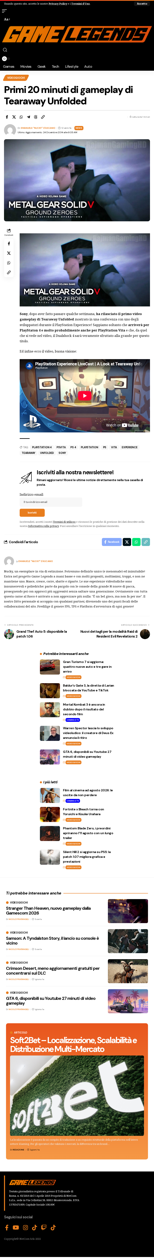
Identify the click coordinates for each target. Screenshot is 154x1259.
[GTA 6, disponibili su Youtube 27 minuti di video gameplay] (50, 756)
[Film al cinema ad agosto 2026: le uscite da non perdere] (50, 795)
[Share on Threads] (35, 117)
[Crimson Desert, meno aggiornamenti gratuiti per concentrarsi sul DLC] (128, 971)
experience (130, 447)
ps (104, 447)
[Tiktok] (53, 1228)
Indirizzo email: (32, 494)
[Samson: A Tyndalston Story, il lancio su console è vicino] (128, 941)
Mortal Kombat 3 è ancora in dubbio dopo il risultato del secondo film (84, 709)
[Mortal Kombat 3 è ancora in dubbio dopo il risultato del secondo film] (50, 709)
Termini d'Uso (80, 3)
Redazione (18, 1149)
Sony (62, 453)
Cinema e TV (73, 720)
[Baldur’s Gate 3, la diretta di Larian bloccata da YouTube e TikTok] (50, 690)
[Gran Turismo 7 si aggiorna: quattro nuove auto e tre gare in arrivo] (50, 667)
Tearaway (28, 453)
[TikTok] (34, 1228)
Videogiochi (16, 78)
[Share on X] (14, 117)
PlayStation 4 (42, 447)
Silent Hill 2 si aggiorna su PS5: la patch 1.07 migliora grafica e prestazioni (86, 857)
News (79, 128)
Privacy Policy (58, 3)
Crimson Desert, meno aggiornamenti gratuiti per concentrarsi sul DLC (53, 970)
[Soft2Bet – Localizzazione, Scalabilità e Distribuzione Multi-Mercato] (77, 1096)
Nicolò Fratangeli (19, 919)
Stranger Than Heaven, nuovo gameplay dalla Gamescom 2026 (48, 910)
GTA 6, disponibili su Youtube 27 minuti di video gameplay (50, 1000)
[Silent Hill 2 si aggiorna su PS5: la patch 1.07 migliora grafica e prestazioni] (50, 857)
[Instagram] (25, 1228)
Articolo (20, 1032)
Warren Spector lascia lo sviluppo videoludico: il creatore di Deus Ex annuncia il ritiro (88, 733)
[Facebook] (7, 1228)
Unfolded (47, 453)
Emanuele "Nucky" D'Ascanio (38, 128)
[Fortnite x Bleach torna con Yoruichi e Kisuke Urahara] (50, 814)
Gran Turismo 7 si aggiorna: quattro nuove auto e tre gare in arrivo (87, 667)
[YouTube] (16, 1228)
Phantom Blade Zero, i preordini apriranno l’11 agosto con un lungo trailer (88, 833)
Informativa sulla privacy (43, 526)
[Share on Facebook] (7, 117)
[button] (142, 3)
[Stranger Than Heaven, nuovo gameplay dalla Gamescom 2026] (128, 911)
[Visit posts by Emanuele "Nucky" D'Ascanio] (9, 561)
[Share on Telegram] (28, 117)
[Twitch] (44, 1228)
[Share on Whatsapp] (21, 117)
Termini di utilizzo (64, 522)
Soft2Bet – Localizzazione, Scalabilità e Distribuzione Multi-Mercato (73, 1045)
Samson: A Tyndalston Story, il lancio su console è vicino (52, 940)
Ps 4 (73, 447)
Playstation (89, 447)
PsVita (61, 447)
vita (114, 447)
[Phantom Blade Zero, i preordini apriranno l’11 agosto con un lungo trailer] (50, 833)
